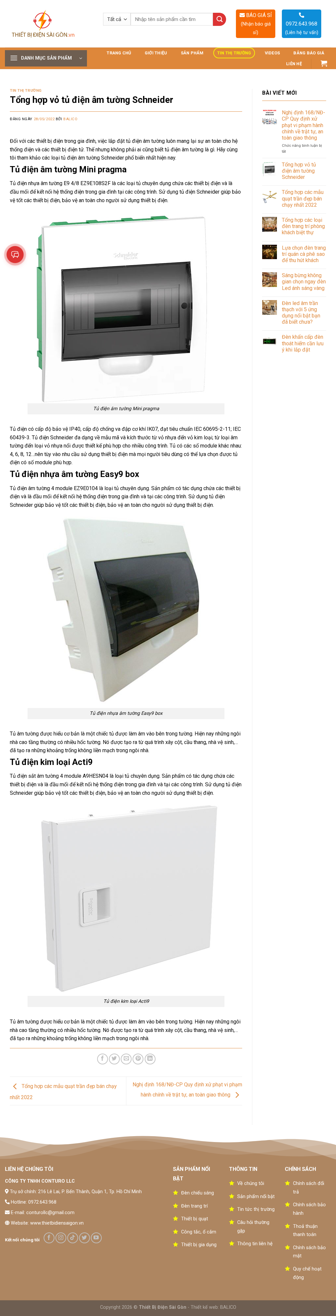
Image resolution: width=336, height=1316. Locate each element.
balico (70, 119)
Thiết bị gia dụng (199, 1245)
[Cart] (324, 63)
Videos (272, 52)
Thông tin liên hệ (255, 1244)
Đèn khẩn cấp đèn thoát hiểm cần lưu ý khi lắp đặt (303, 343)
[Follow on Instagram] (60, 1237)
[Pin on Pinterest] (138, 1059)
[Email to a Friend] (126, 1059)
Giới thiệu (156, 52)
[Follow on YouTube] (96, 1237)
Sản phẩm (192, 52)
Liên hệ (294, 63)
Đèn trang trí (194, 1206)
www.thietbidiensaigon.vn (57, 1223)
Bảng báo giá (308, 52)
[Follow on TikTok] (72, 1237)
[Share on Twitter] (114, 1059)
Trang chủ (119, 52)
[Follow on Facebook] (49, 1237)
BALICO (228, 1307)
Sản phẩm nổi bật (256, 1196)
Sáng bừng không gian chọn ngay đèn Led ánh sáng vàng (304, 281)
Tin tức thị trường (256, 1209)
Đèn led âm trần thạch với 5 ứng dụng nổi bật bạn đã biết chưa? (301, 312)
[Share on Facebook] (102, 1059)
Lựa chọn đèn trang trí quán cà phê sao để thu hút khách (304, 254)
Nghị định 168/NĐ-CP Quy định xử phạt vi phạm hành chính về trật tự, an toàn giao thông (303, 125)
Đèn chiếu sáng (197, 1193)
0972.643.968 (42, 1202)
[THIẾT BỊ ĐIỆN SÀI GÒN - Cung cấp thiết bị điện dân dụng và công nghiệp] (44, 24)
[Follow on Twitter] (84, 1237)
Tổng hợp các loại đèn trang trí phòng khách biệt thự (303, 226)
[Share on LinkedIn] (150, 1059)
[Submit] (219, 19)
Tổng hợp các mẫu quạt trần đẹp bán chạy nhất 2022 (303, 198)
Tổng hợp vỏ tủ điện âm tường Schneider (299, 171)
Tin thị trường (234, 52)
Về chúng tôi (250, 1183)
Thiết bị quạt (194, 1219)
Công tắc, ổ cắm (198, 1232)
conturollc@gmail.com (50, 1212)
